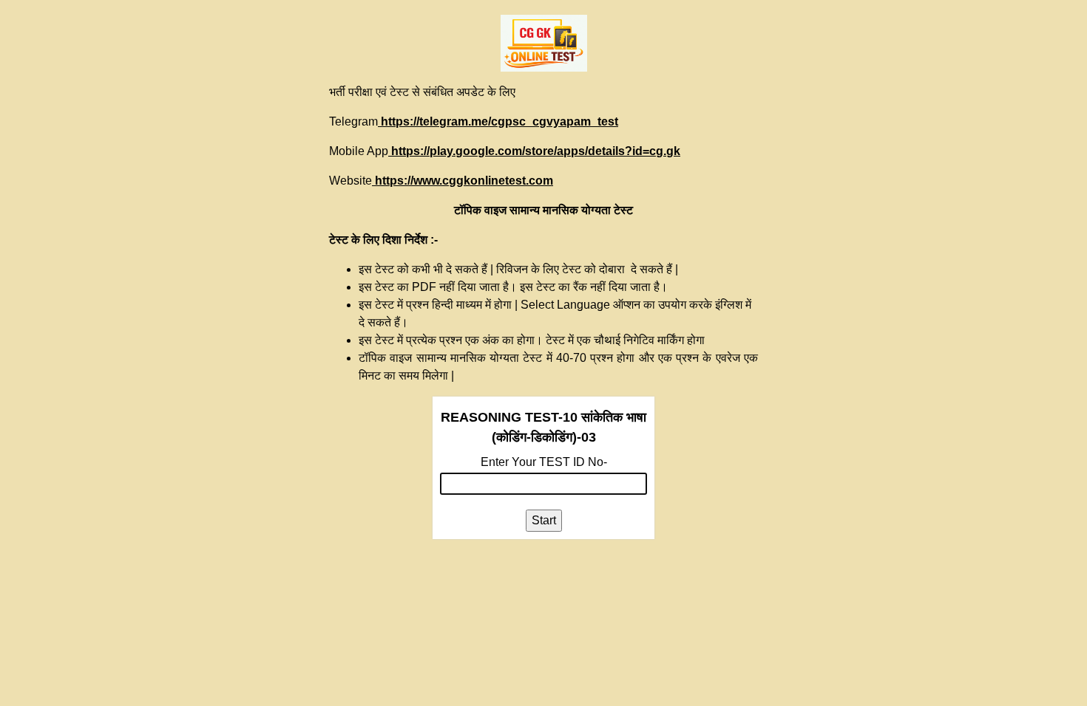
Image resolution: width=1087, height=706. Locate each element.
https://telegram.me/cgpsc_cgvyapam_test (498, 121)
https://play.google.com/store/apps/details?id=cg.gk (534, 151)
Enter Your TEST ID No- (544, 462)
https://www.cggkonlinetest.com (462, 180)
